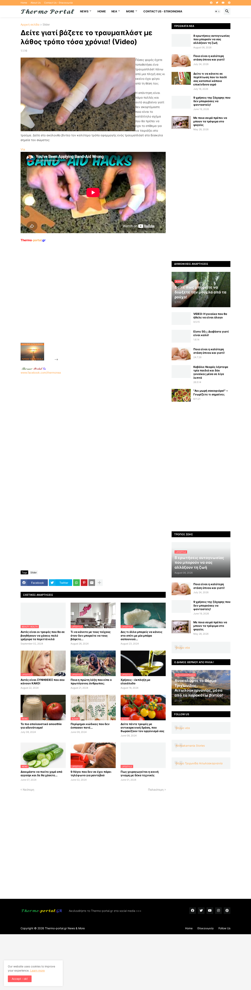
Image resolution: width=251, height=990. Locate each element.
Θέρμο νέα (183, 647)
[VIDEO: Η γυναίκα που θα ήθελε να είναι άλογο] (181, 318)
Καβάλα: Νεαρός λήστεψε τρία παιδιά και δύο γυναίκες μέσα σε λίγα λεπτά (210, 372)
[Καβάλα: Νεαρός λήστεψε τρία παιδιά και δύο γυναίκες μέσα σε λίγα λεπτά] (181, 371)
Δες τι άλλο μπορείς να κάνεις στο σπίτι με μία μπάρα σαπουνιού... (141, 635)
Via (23, 149)
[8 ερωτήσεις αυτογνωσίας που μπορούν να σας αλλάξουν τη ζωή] (181, 40)
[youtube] (223, 3)
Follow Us (224, 928)
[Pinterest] (84, 582)
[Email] (91, 582)
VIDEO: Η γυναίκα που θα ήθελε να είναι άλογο (210, 315)
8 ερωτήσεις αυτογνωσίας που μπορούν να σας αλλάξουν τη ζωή (211, 39)
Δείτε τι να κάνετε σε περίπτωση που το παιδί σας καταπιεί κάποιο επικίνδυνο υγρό (210, 79)
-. (34, 368)
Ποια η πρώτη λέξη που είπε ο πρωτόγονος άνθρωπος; (91, 681)
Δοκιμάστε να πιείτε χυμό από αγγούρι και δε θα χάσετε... (41, 773)
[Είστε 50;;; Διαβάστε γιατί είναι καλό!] (181, 336)
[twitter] (217, 3)
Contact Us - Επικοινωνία (58, 2)
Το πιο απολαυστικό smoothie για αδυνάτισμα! (41, 725)
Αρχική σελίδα (30, 24)
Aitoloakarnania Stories (190, 745)
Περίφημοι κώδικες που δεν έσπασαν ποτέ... (90, 725)
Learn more (37, 970)
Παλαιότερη (156, 789)
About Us (36, 2)
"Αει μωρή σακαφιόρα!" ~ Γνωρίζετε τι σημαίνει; (210, 392)
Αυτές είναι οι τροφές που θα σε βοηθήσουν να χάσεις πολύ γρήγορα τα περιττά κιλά (43, 635)
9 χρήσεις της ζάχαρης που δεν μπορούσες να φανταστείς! (211, 101)
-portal (33, 240)
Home (24, 2)
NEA (114, 11)
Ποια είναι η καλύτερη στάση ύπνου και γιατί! (209, 57)
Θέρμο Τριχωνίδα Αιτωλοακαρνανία (199, 763)
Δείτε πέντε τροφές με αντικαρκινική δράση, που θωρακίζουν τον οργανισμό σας (142, 727)
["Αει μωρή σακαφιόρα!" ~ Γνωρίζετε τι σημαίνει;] (181, 395)
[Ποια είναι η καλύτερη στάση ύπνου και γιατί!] (181, 60)
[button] (217, 11)
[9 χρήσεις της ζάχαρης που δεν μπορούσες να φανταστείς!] (181, 102)
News (84, 11)
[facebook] (211, 3)
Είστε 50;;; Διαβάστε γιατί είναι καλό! (211, 333)
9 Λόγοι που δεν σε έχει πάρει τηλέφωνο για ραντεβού (91, 773)
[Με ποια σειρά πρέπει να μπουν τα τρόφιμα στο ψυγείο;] (181, 122)
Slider (46, 24)
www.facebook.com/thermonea (41, 372)
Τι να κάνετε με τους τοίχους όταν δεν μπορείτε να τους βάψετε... (91, 635)
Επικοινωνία (205, 928)
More (130, 11)
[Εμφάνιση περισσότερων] (99, 582)
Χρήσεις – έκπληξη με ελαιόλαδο (135, 681)
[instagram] (218, 910)
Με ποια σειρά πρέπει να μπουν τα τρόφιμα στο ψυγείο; (210, 121)
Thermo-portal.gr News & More (65, 928)
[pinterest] (229, 3)
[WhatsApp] (76, 582)
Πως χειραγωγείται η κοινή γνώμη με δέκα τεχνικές (140, 773)
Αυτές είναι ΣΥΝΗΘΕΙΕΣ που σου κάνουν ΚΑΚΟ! (43, 681)
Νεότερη (28, 789)
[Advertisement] (88, 301)
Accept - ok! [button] (20, 978)
